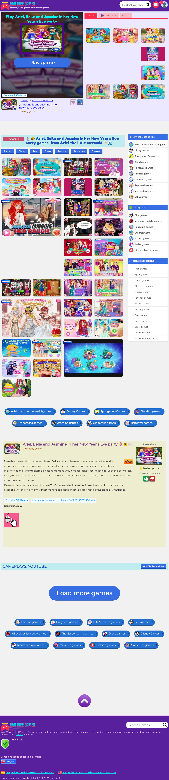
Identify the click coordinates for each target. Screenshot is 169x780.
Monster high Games (30, 645)
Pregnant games (67, 622)
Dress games (141, 327)
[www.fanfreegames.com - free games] (18, 726)
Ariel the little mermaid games (150, 144)
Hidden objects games (146, 250)
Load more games (84, 593)
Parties (7, 151)
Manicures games (142, 645)
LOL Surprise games (106, 622)
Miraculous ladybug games (149, 221)
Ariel (35, 151)
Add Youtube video (153, 566)
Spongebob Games (145, 156)
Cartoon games (31, 622)
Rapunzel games (143, 185)
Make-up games (70, 645)
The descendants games (77, 633)
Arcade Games (142, 303)
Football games (143, 298)
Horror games (142, 309)
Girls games (141, 215)
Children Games (143, 233)
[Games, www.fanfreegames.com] (18, 5)
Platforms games (143, 286)
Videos (126, 15)
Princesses (79, 151)
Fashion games (106, 645)
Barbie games (142, 244)
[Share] (80, 102)
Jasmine (62, 151)
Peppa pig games (144, 227)
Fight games (141, 274)
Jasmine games (143, 173)
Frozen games (142, 238)
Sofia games (141, 197)
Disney (21, 151)
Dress (48, 151)
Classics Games (142, 292)
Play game (42, 62)
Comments (109, 15)
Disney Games (142, 150)
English (11, 761)
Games (91, 15)
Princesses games (144, 168)
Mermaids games (143, 191)
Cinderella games (144, 179)
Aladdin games (142, 162)
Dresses (96, 151)
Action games (142, 280)
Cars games (141, 315)
